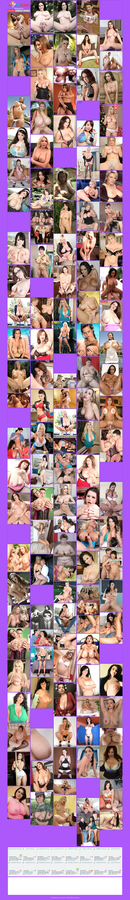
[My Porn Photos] (18, 4)
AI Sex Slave (11, 10)
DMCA (71, 897)
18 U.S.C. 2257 (65, 897)
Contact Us (76, 897)
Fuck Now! (26, 10)
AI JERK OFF (18, 10)
